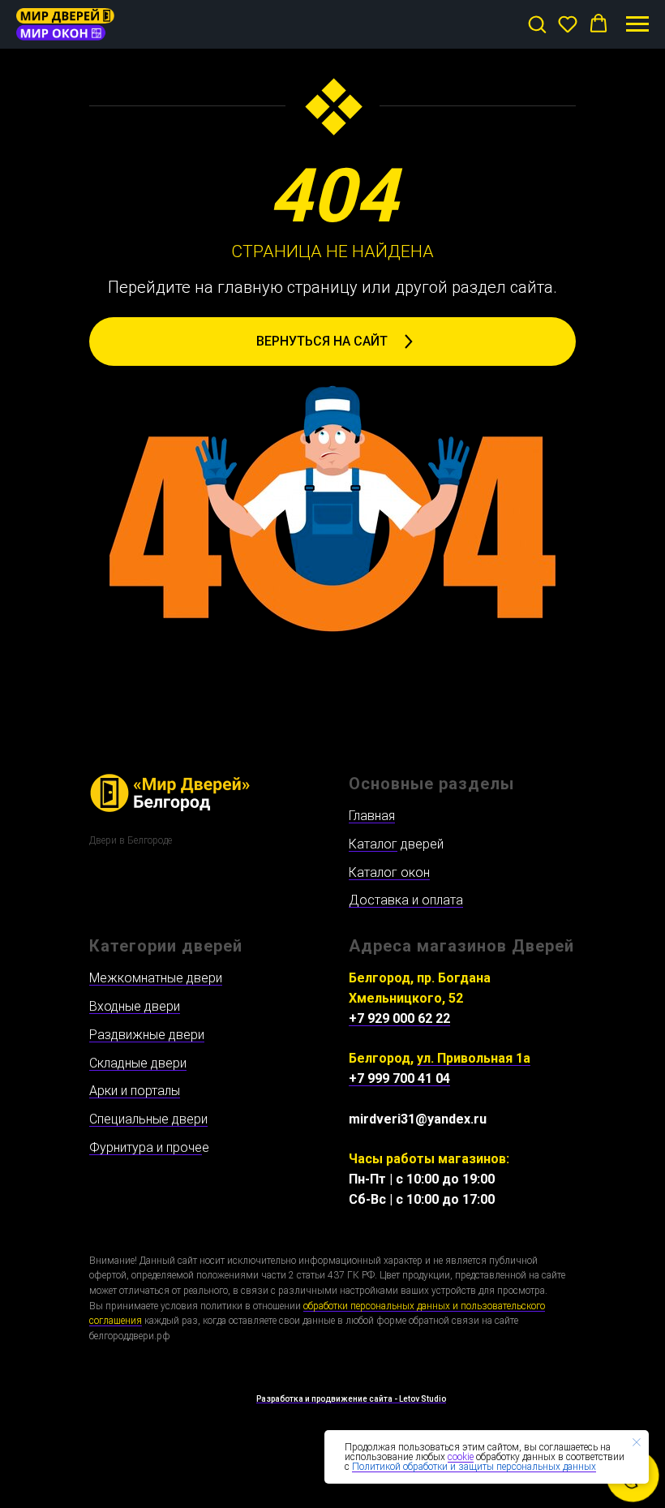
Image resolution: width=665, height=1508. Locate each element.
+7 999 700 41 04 (399, 1078)
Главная (372, 815)
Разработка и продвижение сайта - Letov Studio (351, 1398)
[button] (537, 23)
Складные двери (138, 1063)
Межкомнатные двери (155, 978)
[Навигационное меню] (637, 24)
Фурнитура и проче (145, 1147)
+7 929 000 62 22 (399, 1018)
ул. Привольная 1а (473, 1058)
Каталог (373, 844)
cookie (461, 1457)
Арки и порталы (134, 1090)
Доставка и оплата (406, 900)
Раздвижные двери (146, 1034)
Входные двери (134, 1006)
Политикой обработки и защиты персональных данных (474, 1466)
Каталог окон (389, 872)
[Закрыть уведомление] (637, 1442)
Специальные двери (148, 1119)
